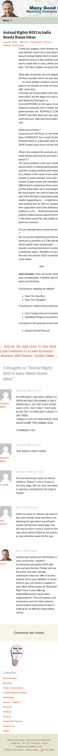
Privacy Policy (32, 749)
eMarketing (8, 697)
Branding (7, 683)
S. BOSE (4, 485)
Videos (6, 731)
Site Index (49, 749)
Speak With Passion (12, 721)
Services (7, 716)
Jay (4, 564)
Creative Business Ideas (15, 692)
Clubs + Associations (33, 42)
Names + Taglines (11, 702)
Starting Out (18, 45)
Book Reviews (10, 678)
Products (7, 707)
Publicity (7, 711)
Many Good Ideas (16, 740)
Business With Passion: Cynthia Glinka (29, 355)
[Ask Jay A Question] (17, 655)
